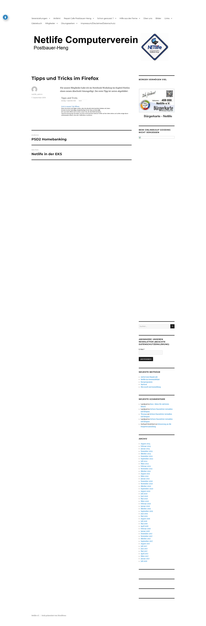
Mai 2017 (144, 551)
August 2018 (145, 519)
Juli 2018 (144, 521)
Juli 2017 (144, 546)
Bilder (158, 18)
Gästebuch (36, 23)
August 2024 (145, 444)
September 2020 (147, 489)
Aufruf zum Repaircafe (149, 377)
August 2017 (145, 544)
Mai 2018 (144, 524)
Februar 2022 (146, 466)
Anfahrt (57, 18)
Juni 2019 (144, 514)
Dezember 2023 (146, 451)
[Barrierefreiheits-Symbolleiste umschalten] (5, 17)
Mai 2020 (144, 499)
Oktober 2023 (146, 454)
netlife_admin (37, 94)
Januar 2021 (145, 479)
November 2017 (146, 536)
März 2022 (145, 464)
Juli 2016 (144, 561)
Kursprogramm (146, 382)
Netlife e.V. (35, 616)
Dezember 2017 (146, 534)
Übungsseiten (68, 23)
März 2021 (145, 476)
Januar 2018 (145, 531)
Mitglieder (50, 23)
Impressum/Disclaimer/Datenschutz (98, 23)
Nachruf (144, 385)
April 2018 (144, 526)
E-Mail (142, 349)
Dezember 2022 (147, 456)
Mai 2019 (144, 516)
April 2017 (144, 554)
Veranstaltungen (39, 18)
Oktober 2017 (146, 539)
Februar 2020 (146, 504)
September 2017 (147, 541)
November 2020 (147, 484)
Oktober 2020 (146, 486)
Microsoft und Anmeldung (151, 387)
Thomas (144, 414)
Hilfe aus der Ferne (128, 18)
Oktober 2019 (146, 509)
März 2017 (145, 556)
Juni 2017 (144, 549)
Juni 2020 (144, 496)
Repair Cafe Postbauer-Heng (77, 18)
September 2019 (147, 511)
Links (167, 18)
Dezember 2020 (147, 481)
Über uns (147, 18)
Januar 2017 (145, 559)
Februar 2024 (146, 446)
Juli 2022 (144, 461)
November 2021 (146, 469)
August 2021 (145, 474)
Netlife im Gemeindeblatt (150, 380)
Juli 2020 (144, 494)
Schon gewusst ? (105, 18)
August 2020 (145, 491)
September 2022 (147, 459)
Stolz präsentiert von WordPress (54, 616)
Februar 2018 (146, 529)
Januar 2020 (145, 506)
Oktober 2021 (146, 471)
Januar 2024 (145, 449)
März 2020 (145, 501)
